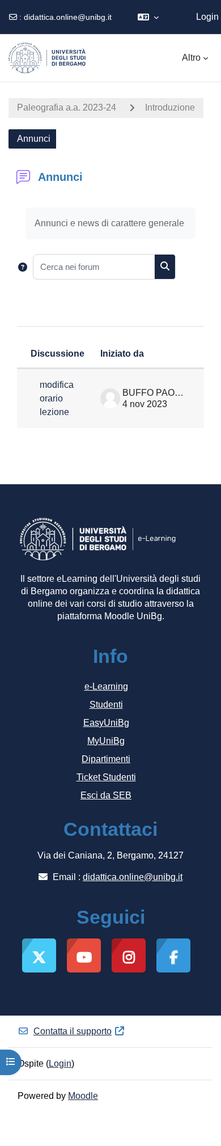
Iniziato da (122, 353)
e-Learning (106, 686)
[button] (148, 17)
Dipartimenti (106, 759)
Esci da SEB (105, 795)
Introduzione (170, 107)
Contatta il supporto (72, 1031)
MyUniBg (106, 741)
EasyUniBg (106, 723)
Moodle (83, 1096)
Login (207, 17)
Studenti (106, 704)
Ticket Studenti (106, 777)
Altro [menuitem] (191, 57)
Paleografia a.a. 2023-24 (66, 107)
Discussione (57, 353)
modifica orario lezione (57, 398)
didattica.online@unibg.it (68, 17)
